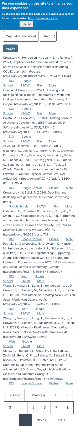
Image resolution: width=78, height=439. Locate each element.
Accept (9, 24)
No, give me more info (43, 18)
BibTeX (25, 85)
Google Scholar (31, 188)
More (52, 85)
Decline (26, 24)
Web (24, 276)
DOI (11, 81)
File (39, 85)
